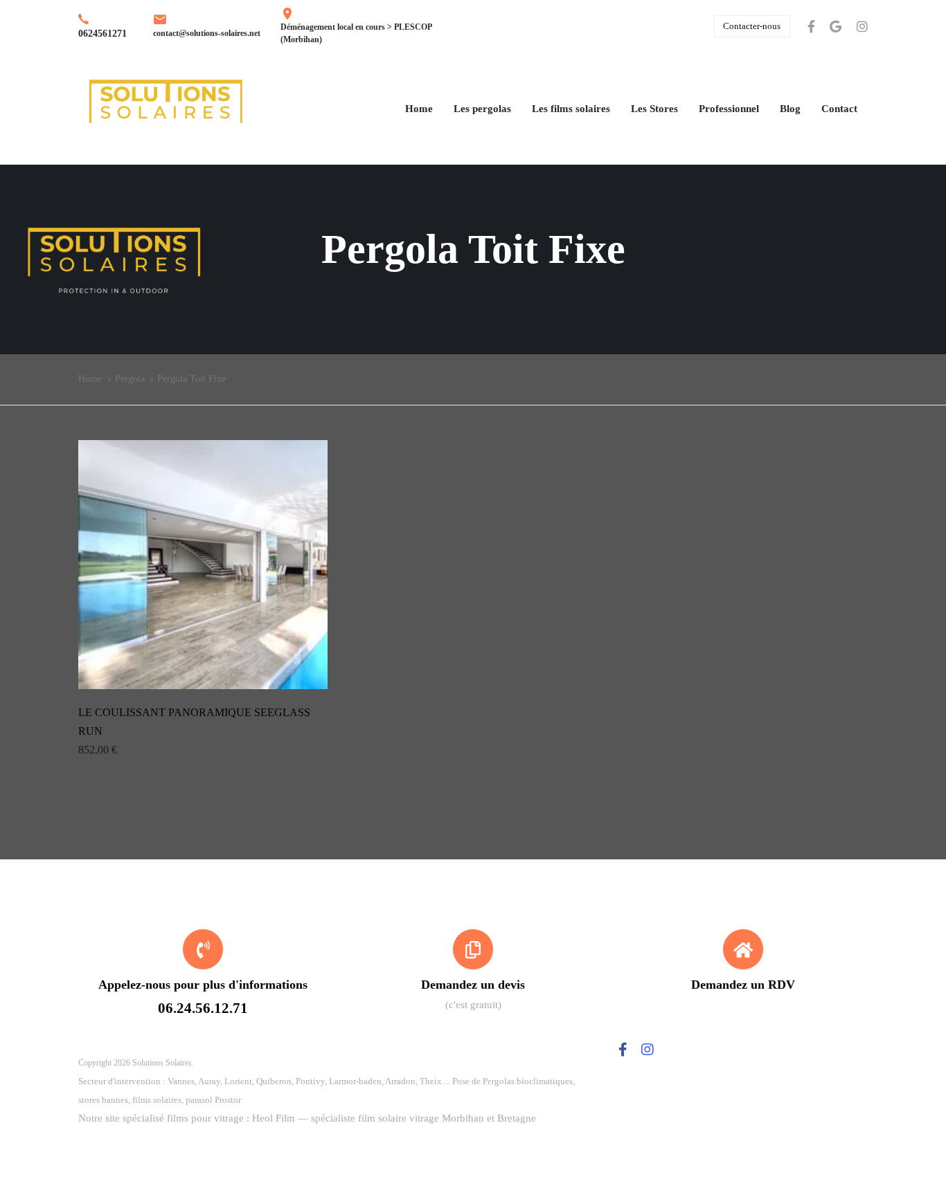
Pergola (130, 379)
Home (90, 379)
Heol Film (273, 1118)
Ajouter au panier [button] (203, 670)
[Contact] (473, 971)
